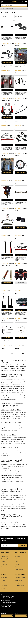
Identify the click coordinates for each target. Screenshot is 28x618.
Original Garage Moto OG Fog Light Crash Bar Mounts (20, 230)
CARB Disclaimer (19, 585)
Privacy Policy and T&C (21, 583)
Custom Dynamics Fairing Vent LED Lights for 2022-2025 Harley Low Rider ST (21, 93)
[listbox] (22, 16)
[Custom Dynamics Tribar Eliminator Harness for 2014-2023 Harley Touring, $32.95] (7, 26)
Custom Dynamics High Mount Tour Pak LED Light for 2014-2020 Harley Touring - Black (7, 148)
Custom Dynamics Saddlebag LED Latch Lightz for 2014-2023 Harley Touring (20, 65)
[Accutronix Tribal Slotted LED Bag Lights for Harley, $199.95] (7, 274)
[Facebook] (2, 606)
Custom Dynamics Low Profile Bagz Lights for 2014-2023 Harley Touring (7, 65)
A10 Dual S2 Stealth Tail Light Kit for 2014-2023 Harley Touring (7, 175)
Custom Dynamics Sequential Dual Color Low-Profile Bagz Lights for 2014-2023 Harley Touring (7, 231)
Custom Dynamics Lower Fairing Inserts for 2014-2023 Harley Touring (7, 203)
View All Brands (19, 569)
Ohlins (16, 561)
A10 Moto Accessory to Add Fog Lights (20, 175)
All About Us (4, 577)
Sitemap (3, 588)
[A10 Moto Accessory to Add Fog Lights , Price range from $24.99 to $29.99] (20, 164)
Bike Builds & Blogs (6, 583)
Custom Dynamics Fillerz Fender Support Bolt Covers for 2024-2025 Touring (6, 313)
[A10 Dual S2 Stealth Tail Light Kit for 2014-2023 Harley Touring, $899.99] (7, 164)
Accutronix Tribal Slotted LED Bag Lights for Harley (7, 285)
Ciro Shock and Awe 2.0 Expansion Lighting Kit (19, 340)
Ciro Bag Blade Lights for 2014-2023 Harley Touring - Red (20, 285)
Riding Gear (4, 564)
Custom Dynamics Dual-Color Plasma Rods (7, 258)
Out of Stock (21, 282)
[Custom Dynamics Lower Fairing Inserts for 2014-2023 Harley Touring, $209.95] (7, 192)
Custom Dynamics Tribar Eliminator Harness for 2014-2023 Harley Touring (6, 38)
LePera (17, 559)
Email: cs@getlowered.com (9, 602)
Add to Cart (7, 34)
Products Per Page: (5, 16)
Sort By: (16, 16)
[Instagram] (9, 606)
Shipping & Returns (20, 577)
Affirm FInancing (19, 580)
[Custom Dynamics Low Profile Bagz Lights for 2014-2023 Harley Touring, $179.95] (7, 54)
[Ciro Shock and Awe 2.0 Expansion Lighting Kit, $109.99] (20, 329)
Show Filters (17, 615)
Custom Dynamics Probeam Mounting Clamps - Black (20, 38)
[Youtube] (6, 606)
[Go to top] (26, 605)
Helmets (3, 561)
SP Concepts (18, 567)
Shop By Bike (4, 556)
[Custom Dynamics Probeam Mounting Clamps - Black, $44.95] (20, 26)
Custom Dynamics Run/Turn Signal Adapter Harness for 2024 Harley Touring (20, 120)
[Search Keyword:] (2, 5)
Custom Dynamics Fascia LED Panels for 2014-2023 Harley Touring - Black (7, 120)
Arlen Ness (18, 556)
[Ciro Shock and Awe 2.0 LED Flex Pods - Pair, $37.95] (20, 192)
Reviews (3, 580)
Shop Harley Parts (5, 559)
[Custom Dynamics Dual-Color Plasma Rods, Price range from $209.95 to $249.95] (7, 247)
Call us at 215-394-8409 (8, 600)
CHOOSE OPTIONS (7, 62)
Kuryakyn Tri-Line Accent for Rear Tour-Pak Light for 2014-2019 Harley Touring (20, 313)
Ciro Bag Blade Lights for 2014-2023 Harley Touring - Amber (6, 341)
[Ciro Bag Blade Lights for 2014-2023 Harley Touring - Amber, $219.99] (7, 329)
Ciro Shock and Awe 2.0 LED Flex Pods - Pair (20, 203)
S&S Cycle (17, 564)
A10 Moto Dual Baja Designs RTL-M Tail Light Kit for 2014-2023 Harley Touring (7, 93)
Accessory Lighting (4, 615)
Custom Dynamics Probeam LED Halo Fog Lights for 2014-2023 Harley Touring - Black (20, 148)
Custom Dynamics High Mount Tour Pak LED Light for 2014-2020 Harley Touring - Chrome (20, 259)
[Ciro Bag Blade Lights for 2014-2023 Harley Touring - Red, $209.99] (20, 274)
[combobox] (14, 5)
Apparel (3, 567)
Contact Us (4, 585)
